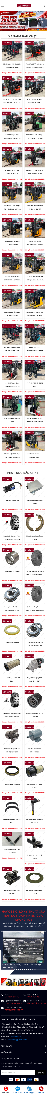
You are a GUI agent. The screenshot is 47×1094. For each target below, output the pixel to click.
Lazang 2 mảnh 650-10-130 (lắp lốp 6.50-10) (35, 644)
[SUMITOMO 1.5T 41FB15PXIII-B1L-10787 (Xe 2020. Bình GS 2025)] (35, 334)
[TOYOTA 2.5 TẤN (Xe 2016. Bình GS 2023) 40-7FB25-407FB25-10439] (35, 51)
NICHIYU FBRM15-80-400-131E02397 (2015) (35, 420)
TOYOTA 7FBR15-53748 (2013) (12, 420)
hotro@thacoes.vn (14, 1003)
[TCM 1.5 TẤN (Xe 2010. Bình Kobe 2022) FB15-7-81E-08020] (12, 122)
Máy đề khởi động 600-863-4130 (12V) (34, 679)
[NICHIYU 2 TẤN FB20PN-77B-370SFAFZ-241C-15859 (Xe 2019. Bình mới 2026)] (12, 334)
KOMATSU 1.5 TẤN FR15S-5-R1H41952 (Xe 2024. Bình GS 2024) (34, 314)
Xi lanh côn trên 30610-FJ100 (35, 856)
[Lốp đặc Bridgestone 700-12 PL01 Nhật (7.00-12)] (12, 523)
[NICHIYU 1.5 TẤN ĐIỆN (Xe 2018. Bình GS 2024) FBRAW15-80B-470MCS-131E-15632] (35, 157)
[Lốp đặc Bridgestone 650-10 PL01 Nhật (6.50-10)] (12, 700)
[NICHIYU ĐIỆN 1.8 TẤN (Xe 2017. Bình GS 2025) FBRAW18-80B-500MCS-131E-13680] (12, 441)
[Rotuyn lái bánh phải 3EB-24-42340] (35, 806)
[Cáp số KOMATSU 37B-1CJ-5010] (12, 839)
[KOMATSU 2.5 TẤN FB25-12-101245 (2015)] (12, 299)
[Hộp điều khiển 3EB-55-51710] (35, 487)
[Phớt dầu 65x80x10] (12, 629)
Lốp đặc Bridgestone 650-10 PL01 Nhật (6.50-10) (12, 714)
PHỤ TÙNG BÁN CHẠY (23, 472)
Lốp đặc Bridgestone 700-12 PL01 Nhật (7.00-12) (12, 537)
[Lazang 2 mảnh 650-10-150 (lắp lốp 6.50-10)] (12, 594)
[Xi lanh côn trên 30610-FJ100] (35, 842)
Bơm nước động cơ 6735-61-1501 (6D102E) (12, 750)
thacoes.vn (15, 1036)
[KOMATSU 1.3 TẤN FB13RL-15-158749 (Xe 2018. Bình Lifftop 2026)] (35, 228)
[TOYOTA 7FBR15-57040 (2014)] (35, 370)
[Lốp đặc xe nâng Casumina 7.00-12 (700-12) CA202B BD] (35, 558)
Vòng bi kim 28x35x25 (12, 571)
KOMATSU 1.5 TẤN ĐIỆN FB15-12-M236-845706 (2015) (12, 208)
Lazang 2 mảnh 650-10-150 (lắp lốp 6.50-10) (12, 608)
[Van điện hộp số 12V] (12, 487)
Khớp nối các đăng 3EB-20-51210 (12, 892)
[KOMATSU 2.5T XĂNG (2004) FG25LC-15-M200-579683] (12, 157)
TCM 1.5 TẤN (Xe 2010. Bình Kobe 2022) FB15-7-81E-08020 (12, 137)
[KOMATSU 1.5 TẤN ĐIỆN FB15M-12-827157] (35, 192)
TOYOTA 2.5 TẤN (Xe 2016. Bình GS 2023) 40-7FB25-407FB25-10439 (35, 66)
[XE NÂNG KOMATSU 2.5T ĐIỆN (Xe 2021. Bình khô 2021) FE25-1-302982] (35, 263)
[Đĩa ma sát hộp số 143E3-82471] (35, 877)
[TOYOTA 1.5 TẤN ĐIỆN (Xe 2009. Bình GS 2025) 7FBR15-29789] (35, 122)
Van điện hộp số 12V (12, 500)
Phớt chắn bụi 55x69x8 (12, 784)
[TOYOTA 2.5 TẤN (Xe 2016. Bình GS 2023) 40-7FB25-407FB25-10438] (12, 86)
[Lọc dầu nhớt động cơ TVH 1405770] (35, 700)
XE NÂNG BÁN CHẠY (22, 36)
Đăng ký (40, 1073)
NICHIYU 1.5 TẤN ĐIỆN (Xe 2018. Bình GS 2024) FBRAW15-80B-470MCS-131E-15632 (34, 172)
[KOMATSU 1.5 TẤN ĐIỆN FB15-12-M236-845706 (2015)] (12, 192)
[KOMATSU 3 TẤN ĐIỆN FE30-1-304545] (12, 228)
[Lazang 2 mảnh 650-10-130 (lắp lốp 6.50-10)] (35, 629)
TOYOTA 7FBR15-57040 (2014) (35, 384)
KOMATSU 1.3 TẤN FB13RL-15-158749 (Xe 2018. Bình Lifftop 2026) (35, 243)
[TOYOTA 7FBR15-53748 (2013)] (12, 405)
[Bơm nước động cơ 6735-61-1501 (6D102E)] (12, 735)
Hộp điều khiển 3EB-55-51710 (35, 502)
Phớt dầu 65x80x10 (12, 642)
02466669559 (12, 996)
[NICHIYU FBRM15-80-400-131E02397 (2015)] (35, 405)
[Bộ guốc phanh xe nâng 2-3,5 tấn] (35, 523)
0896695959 (33, 996)
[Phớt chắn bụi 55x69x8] (12, 771)
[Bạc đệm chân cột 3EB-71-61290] (12, 806)
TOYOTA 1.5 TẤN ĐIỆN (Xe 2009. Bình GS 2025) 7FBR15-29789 (34, 137)
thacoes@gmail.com (17, 1039)
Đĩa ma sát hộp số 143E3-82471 (34, 892)
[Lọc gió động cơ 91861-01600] (35, 771)
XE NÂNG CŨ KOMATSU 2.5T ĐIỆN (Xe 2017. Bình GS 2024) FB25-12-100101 (12, 279)
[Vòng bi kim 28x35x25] (12, 558)
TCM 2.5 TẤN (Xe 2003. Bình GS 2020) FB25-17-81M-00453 (35, 101)
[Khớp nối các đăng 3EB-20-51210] (12, 877)
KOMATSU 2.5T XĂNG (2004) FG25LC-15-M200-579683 (12, 172)
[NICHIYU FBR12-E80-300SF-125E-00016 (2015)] (12, 370)
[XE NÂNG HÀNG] (23, 982)
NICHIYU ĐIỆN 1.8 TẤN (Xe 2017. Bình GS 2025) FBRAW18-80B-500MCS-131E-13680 (12, 456)
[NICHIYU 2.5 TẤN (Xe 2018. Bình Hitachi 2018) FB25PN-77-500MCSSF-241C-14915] (12, 51)
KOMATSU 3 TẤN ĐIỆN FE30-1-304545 (12, 242)
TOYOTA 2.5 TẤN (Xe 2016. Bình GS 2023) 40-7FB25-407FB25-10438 (12, 101)
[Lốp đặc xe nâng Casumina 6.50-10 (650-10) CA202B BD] (35, 594)
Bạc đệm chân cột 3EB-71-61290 (12, 821)
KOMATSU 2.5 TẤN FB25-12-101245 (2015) (12, 313)
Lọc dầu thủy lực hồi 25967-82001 (35, 750)
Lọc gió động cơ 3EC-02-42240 (12, 679)
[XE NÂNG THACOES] (24, 5)
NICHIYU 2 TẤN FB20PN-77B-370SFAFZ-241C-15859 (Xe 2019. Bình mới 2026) (12, 350)
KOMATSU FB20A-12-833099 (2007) (35, 455)
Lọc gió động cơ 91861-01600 (35, 785)
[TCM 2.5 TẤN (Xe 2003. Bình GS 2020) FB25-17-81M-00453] (35, 86)
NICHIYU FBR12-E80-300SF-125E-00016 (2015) (12, 385)
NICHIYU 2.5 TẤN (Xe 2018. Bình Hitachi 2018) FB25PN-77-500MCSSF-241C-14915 (12, 66)
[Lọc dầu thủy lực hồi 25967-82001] (35, 735)
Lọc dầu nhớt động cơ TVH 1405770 (34, 714)
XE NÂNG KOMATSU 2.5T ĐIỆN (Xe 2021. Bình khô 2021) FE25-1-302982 (35, 279)
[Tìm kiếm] (44, 5)
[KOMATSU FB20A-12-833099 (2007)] (35, 441)
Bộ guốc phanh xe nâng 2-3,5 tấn (34, 537)
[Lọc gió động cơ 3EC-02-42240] (12, 664)
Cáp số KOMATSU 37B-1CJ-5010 (12, 850)
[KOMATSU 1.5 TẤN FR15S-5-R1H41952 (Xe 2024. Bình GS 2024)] (35, 299)
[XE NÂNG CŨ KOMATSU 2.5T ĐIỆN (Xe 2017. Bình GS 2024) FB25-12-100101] (12, 263)
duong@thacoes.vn (36, 1003)
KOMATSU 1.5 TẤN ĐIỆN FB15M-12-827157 (35, 207)
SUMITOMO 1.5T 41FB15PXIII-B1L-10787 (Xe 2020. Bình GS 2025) (35, 350)
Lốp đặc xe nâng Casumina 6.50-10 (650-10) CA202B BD (35, 609)
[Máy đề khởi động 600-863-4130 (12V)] (35, 664)
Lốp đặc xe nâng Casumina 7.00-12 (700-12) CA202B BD (35, 573)
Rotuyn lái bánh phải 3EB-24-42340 (34, 821)
